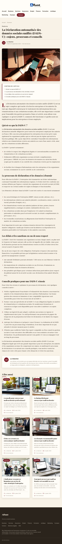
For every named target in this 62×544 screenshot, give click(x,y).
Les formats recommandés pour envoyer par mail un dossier (45, 439)
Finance (38, 11)
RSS (20, 525)
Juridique (53, 11)
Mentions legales (12, 525)
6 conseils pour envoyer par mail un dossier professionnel (14, 399)
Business (10, 11)
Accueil (4, 11)
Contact (20, 15)
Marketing (5, 15)
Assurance (25, 11)
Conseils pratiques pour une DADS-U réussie (18, 96)
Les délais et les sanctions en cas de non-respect (19, 94)
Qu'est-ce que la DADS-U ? (13, 89)
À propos (12, 15)
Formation (45, 11)
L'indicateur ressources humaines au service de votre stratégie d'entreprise (13, 481)
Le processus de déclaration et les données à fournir (20, 91)
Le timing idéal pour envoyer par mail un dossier (44, 399)
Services (17, 11)
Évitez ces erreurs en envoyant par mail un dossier (14, 439)
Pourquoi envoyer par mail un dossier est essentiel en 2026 (45, 480)
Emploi (32, 11)
